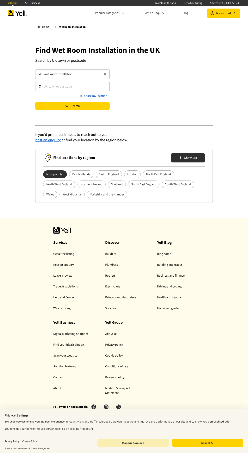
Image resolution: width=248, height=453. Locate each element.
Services (60, 242)
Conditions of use (116, 366)
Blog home (164, 254)
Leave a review (62, 275)
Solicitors (111, 308)
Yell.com (12, 3)
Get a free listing (193, 3)
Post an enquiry (63, 265)
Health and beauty (169, 297)
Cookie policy (114, 355)
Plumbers (111, 265)
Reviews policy (114, 377)
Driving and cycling (169, 286)
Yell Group (114, 322)
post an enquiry (48, 140)
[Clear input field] (105, 74)
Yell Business (32, 3)
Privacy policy (114, 345)
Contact (58, 377)
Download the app (165, 3)
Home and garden (168, 308)
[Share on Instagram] (106, 406)
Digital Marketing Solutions (71, 334)
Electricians (112, 286)
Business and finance (171, 275)
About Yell (111, 334)
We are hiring (62, 308)
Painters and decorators (120, 297)
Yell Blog (164, 242)
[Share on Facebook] (93, 406)
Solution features (64, 366)
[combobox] (72, 74)
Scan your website (65, 355)
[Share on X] (118, 406)
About (57, 388)
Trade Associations (65, 286)
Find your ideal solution (68, 345)
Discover (112, 242)
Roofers (110, 275)
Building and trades (170, 265)
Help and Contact (64, 297)
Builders (110, 254)
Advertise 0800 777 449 (225, 3)
